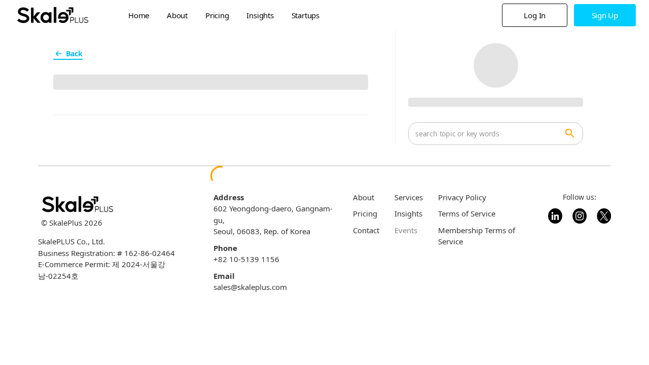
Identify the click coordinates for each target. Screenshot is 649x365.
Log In (535, 15)
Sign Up (605, 15)
